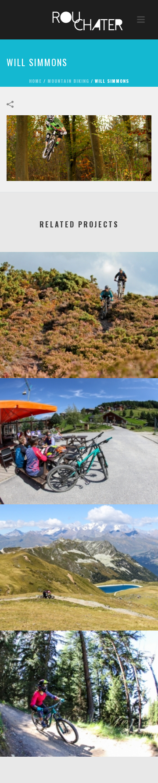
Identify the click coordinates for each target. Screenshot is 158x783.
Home (35, 81)
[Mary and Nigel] (79, 288)
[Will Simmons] (79, 147)
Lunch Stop (79, 481)
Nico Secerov (79, 607)
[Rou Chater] (79, 19)
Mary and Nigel (79, 355)
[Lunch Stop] (79, 414)
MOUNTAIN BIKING (68, 81)
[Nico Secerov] (79, 540)
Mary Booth (79, 733)
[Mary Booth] (79, 666)
